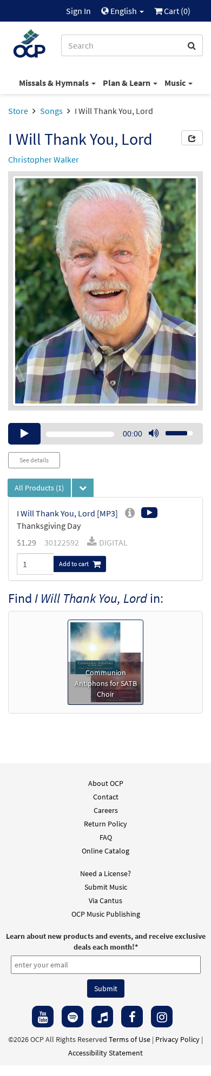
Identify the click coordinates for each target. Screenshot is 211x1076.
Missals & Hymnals (54, 82)
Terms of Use (129, 1039)
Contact (105, 797)
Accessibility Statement (105, 1053)
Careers (106, 810)
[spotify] (72, 1016)
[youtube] (43, 1016)
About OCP (105, 783)
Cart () (176, 10)
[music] (102, 1016)
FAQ (106, 837)
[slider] (173, 430)
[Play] (24, 434)
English (124, 10)
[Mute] (154, 434)
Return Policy (105, 824)
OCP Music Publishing (105, 914)
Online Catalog (105, 851)
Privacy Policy (177, 1039)
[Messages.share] (192, 137)
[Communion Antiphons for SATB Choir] (105, 661)
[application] (105, 434)
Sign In (78, 10)
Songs (51, 110)
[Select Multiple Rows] (83, 488)
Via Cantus (105, 900)
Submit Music (105, 887)
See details (34, 460)
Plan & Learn (127, 82)
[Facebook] (132, 1016)
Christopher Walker (43, 159)
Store (18, 110)
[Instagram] (162, 1016)
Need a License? (105, 873)
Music (175, 82)
